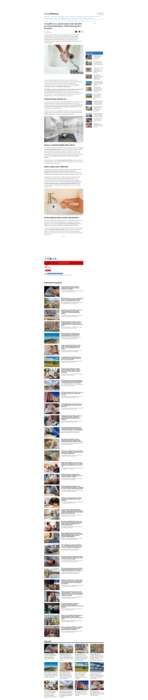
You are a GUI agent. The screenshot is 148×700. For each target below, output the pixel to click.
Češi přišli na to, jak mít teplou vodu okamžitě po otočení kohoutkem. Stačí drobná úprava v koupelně (77, 21)
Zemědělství (84, 18)
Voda (73, 18)
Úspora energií (90, 18)
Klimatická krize (92, 16)
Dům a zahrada (61, 16)
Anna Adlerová (47, 31)
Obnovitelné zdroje (79, 16)
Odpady (51, 18)
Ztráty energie (54, 273)
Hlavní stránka (47, 16)
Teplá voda (49, 273)
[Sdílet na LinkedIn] (55, 259)
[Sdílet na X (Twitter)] (82, 32)
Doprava (66, 16)
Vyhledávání (100, 14)
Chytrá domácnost (54, 16)
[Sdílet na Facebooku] (80, 32)
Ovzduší (76, 18)
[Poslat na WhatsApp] (76, 32)
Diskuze (48, 267)
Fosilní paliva (46, 18)
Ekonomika (97, 16)
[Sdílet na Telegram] (53, 259)
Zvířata (59, 18)
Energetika (86, 16)
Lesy (70, 18)
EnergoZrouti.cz (47, 21)
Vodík (80, 18)
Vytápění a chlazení (64, 18)
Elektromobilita (72, 16)
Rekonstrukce (60, 273)
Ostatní (55, 18)
